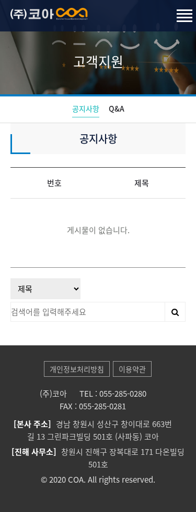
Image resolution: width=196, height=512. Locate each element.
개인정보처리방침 (77, 369)
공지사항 (85, 108)
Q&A (116, 108)
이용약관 (132, 369)
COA (81, 22)
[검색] (175, 312)
